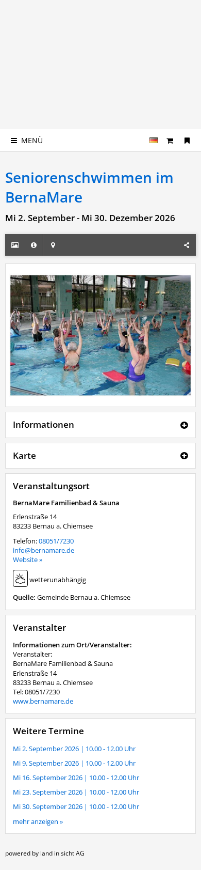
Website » (27, 559)
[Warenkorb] (170, 140)
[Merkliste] (187, 140)
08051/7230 (56, 541)
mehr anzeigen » (38, 821)
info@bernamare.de (43, 550)
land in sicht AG (62, 853)
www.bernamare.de (43, 701)
